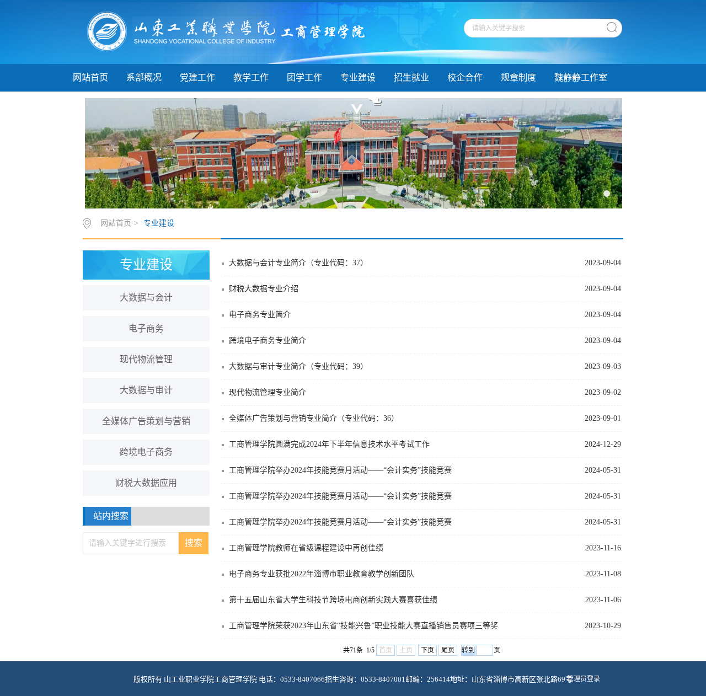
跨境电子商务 (146, 452)
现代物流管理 (146, 359)
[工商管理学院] (225, 32)
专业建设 (358, 77)
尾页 (447, 650)
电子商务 (146, 328)
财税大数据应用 (146, 483)
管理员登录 (583, 679)
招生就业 (411, 77)
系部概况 (144, 77)
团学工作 (304, 77)
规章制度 (518, 77)
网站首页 (90, 77)
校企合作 (465, 77)
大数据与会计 (146, 297)
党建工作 (197, 77)
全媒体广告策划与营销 (146, 421)
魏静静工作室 (580, 77)
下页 (427, 650)
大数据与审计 (146, 390)
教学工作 (251, 77)
